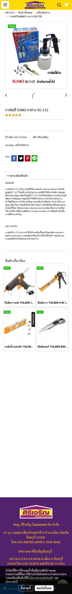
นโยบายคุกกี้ (11, 581)
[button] (58, 5)
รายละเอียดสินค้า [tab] (17, 175)
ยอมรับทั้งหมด (44, 588)
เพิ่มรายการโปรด (17, 137)
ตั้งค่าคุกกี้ (26, 588)
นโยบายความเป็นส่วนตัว (41, 577)
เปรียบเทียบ (41, 137)
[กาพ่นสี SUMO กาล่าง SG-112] (36, 55)
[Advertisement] (36, 392)
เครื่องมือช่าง (22, 144)
